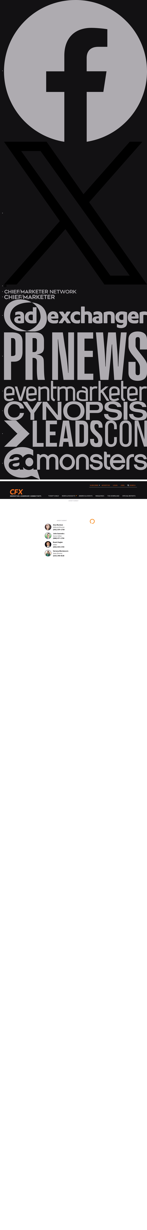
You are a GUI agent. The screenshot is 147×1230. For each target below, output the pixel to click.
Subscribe (94, 485)
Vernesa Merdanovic (60, 551)
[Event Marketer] (75, 391)
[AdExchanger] (75, 315)
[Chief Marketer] (29, 297)
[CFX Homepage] (17, 491)
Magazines (100, 496)
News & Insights (68, 496)
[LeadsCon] (75, 433)
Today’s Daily (53, 496)
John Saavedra (58, 534)
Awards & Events (85, 496)
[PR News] (75, 356)
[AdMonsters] (75, 463)
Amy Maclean (58, 525)
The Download (113, 496)
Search (133, 485)
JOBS (122, 485)
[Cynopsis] (75, 411)
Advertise (106, 485)
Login (115, 485)
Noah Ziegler (58, 542)
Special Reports (129, 496)
